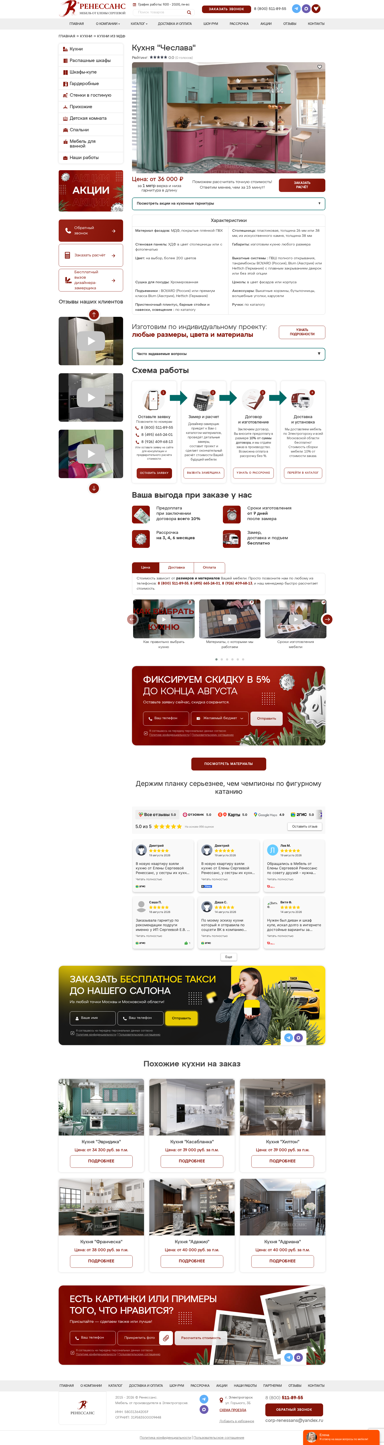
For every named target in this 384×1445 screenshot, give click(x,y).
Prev (94, 314)
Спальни (79, 130)
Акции (266, 24)
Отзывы (289, 24)
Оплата (209, 567)
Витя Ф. (286, 902)
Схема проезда (233, 1410)
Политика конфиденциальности (165, 1437)
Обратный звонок (294, 1409)
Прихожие (81, 107)
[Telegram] (296, 9)
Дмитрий (222, 845)
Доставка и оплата (175, 24)
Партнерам (272, 1385)
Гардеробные (84, 84)
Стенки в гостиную (90, 95)
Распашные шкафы (90, 60)
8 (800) (284, 1398)
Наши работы (84, 158)
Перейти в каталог (303, 473)
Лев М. (285, 845)
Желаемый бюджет (220, 718)
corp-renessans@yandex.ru (294, 1420)
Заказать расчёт (302, 185)
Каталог (138, 24)
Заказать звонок (226, 9)
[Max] (306, 9)
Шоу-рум (211, 24)
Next (94, 488)
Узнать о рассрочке (253, 473)
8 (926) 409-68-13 (270, 15)
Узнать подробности (302, 332)
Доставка (176, 567)
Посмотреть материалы (228, 764)
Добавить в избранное (237, 1421)
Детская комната (88, 118)
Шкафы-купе (83, 72)
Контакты (316, 24)
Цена (145, 567)
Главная (77, 24)
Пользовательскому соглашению (213, 735)
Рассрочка (239, 24)
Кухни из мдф (111, 36)
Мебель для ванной (83, 143)
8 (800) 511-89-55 (270, 9)
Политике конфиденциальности (169, 735)
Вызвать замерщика (204, 473)
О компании (106, 24)
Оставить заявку (154, 473)
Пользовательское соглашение (219, 1437)
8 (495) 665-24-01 (269, 3)
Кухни (86, 36)
